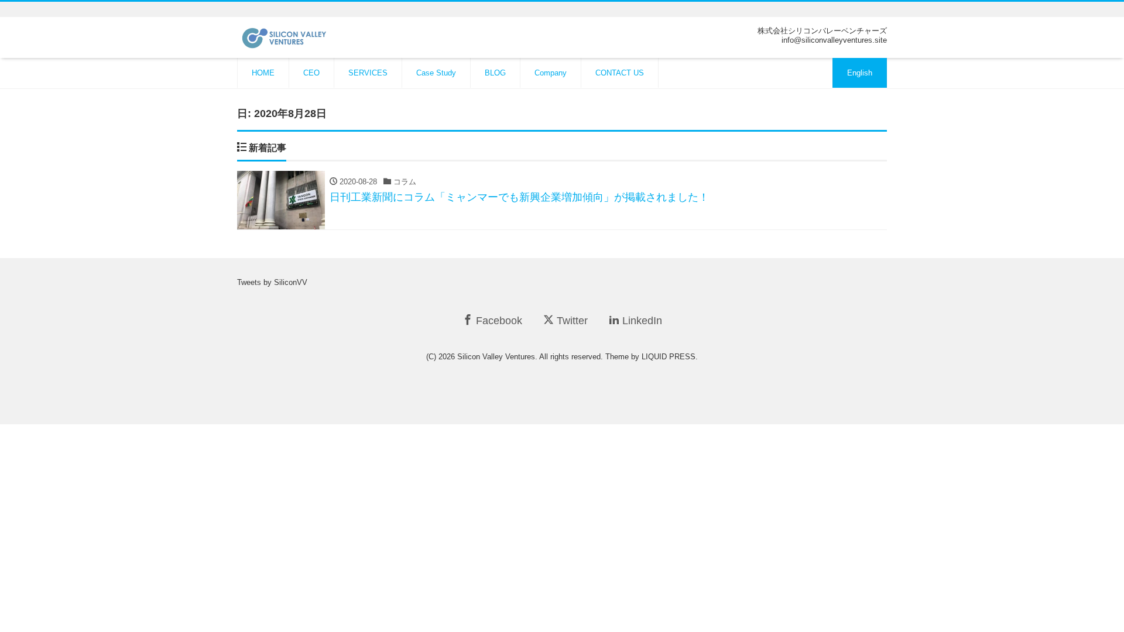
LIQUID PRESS (668, 356)
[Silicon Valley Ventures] (296, 36)
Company (550, 72)
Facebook (497, 321)
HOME (263, 72)
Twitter (571, 321)
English (859, 72)
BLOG (495, 72)
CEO (311, 72)
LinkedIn (640, 321)
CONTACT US (619, 72)
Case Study (436, 72)
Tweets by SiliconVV (272, 282)
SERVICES (368, 72)
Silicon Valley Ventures (496, 356)
